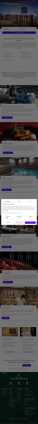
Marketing (30, 216)
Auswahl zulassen (19, 222)
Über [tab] (30, 201)
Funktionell (8, 216)
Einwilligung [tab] (8, 201)
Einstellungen (19, 216)
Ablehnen (7, 222)
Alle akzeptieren (30, 222)
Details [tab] (19, 201)
